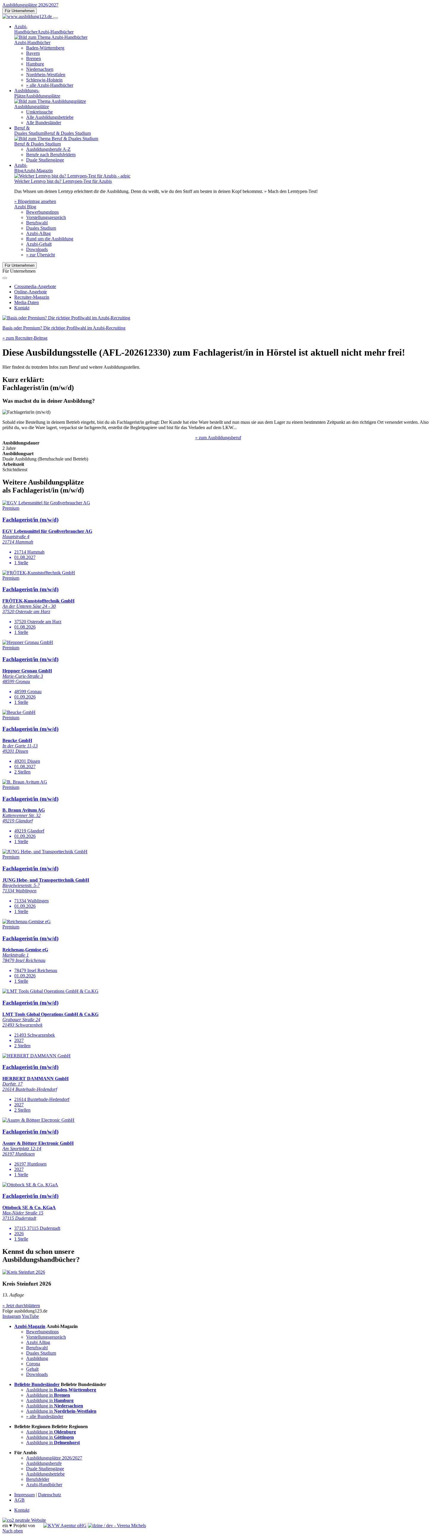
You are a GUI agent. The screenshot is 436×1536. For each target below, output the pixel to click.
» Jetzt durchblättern (21, 1305)
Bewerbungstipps (42, 212)
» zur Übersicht (40, 254)
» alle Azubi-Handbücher (49, 85)
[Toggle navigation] (55, 18)
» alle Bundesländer (44, 1416)
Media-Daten (26, 302)
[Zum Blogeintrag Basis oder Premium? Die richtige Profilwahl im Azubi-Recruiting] (66, 317)
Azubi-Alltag (38, 233)
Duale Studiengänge (45, 159)
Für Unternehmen (19, 11)
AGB (19, 1500)
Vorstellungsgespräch (46, 217)
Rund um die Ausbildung (49, 238)
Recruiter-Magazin (31, 297)
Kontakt (21, 307)
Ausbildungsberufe (44, 1463)
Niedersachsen (39, 69)
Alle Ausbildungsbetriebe (50, 117)
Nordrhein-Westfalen (45, 74)
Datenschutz (49, 1494)
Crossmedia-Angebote (35, 286)
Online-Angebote (30, 291)
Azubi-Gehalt (39, 244)
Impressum (24, 1494)
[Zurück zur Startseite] (27, 16)
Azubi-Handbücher (44, 1484)
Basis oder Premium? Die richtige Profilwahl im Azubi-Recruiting (63, 327)
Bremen (33, 58)
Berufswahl (37, 222)
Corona (33, 1363)
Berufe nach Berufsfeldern (51, 154)
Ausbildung (37, 1358)
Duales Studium (41, 228)
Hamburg (35, 63)
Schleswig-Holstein (44, 79)
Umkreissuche (39, 111)
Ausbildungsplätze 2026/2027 (30, 4)
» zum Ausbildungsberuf (218, 437)
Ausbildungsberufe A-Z (48, 149)
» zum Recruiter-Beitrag (24, 338)
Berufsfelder (37, 1479)
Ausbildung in (61, 1389)
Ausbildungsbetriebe (45, 1473)
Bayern (33, 53)
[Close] (4, 278)
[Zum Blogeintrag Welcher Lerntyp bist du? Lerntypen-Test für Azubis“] (72, 175)
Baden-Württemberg (45, 47)
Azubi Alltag (38, 1342)
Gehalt (32, 1369)
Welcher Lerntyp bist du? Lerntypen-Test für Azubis (63, 181)
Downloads (37, 249)
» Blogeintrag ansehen (35, 201)
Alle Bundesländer (43, 122)
